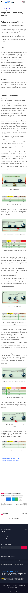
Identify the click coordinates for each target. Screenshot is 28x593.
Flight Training (8, 493)
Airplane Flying (14, 531)
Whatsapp (17, 499)
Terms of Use (22, 585)
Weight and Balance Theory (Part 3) (10, 460)
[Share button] (20, 499)
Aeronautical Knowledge (14, 529)
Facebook (8, 499)
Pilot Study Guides (16, 493)
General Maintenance (7, 564)
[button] (23, 2)
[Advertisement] (14, 477)
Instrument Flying (14, 538)
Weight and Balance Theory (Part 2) (10, 458)
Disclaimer (15, 585)
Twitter (13, 499)
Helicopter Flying (14, 536)
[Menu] (2, 2)
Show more (24, 513)
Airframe (5, 560)
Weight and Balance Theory (9, 8)
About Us (9, 585)
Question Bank (20, 564)
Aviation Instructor (14, 533)
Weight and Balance (5, 495)
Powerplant (19, 560)
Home (2, 8)
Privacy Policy (11, 587)
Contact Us (17, 587)
